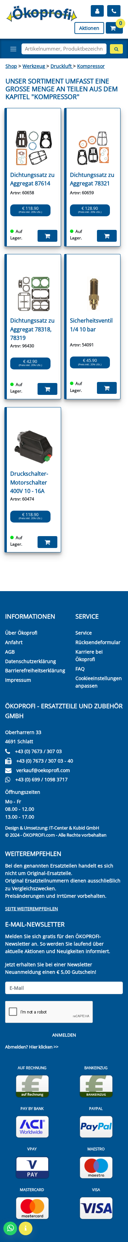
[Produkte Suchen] (116, 49)
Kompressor (91, 66)
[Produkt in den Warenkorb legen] (47, 235)
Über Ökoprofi (21, 632)
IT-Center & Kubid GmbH (74, 828)
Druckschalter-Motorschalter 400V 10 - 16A (29, 482)
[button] (114, 28)
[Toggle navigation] (13, 48)
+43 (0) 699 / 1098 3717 (41, 779)
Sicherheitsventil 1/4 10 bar (91, 325)
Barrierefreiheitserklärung (35, 670)
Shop (11, 66)
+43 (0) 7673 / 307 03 (38, 751)
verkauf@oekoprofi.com (43, 770)
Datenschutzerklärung (30, 661)
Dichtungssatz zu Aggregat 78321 (92, 179)
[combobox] (64, 48)
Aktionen (89, 28)
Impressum (18, 680)
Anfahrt (14, 642)
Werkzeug (34, 66)
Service (83, 632)
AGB (10, 652)
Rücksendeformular (97, 642)
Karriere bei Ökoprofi (89, 655)
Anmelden (64, 1035)
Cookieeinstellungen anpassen (98, 682)
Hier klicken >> (43, 1047)
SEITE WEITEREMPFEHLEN (31, 909)
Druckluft (62, 66)
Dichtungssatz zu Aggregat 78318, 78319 (32, 329)
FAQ (80, 668)
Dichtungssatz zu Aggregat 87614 (32, 179)
